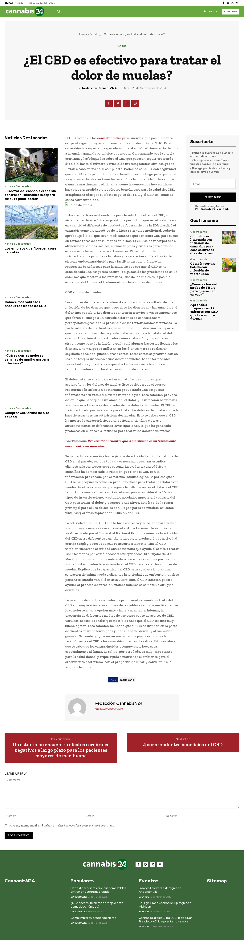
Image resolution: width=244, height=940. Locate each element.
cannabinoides (109, 138)
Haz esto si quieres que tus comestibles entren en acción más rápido (98, 890)
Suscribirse (213, 197)
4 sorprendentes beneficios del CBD (183, 744)
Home (83, 34)
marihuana (127, 679)
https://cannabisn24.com (109, 708)
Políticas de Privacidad (211, 209)
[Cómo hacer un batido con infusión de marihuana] (229, 265)
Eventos (144, 896)
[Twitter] (232, 3)
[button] (58, 11)
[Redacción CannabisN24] (79, 707)
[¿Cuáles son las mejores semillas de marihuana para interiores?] (31, 329)
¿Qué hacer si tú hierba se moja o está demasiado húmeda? (97, 905)
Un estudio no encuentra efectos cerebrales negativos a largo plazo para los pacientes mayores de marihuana (61, 750)
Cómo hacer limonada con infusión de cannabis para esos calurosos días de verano (202, 244)
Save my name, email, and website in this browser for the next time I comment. (62, 825)
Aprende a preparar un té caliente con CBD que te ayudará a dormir (204, 312)
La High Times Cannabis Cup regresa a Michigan (165, 905)
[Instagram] (228, 3)
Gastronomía (198, 232)
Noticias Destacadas (18, 186)
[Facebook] (223, 3)
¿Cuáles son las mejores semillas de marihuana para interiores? (27, 359)
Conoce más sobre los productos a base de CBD (25, 304)
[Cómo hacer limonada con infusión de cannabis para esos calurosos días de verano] (229, 237)
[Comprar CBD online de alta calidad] (31, 387)
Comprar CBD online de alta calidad (27, 415)
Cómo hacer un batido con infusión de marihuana (202, 268)
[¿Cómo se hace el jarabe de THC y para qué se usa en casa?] (229, 285)
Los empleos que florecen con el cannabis (31, 250)
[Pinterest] (126, 103)
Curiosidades (79, 896)
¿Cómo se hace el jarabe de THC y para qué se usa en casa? (203, 289)
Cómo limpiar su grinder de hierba (93, 918)
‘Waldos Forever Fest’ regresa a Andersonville (160, 890)
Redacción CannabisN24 (99, 88)
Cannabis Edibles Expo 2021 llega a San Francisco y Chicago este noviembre (166, 919)
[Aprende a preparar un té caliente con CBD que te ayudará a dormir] (229, 306)
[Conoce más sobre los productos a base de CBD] (31, 276)
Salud (93, 34)
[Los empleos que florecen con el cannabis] (31, 222)
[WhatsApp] (135, 103)
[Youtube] (237, 3)
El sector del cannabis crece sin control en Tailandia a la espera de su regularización (30, 195)
